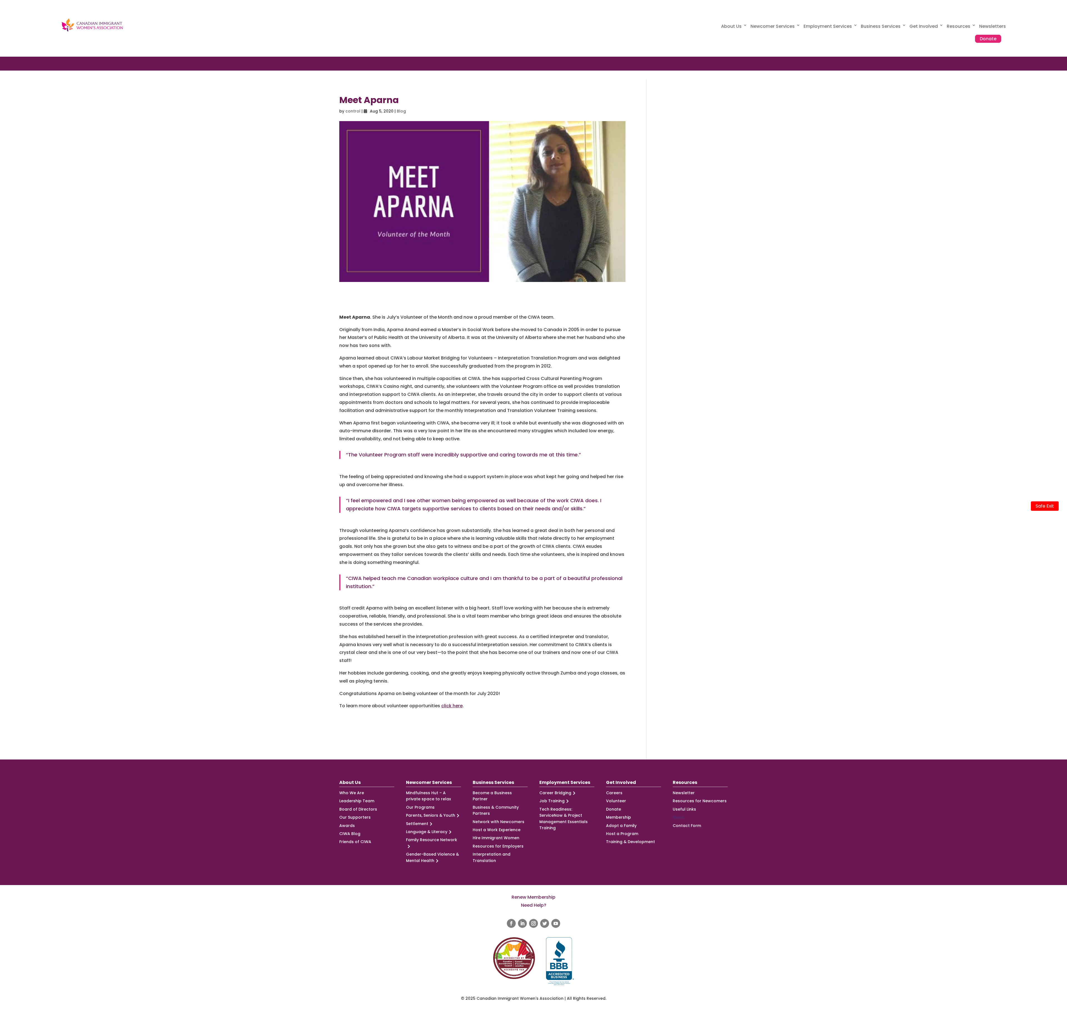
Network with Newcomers (498, 821)
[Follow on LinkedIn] (522, 923)
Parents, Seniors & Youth (430, 815)
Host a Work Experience (496, 830)
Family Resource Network (431, 840)
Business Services (881, 26)
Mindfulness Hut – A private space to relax (428, 796)
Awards (347, 825)
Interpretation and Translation (491, 857)
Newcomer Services (773, 26)
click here (452, 706)
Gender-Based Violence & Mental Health (432, 857)
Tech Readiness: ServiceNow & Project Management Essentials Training (563, 818)
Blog (401, 111)
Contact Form (687, 825)
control (352, 111)
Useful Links (684, 809)
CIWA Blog (349, 833)
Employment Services (828, 26)
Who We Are (351, 793)
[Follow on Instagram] (533, 923)
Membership (618, 817)
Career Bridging (555, 793)
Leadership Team (356, 801)
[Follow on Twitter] (544, 923)
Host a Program (622, 833)
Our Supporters (355, 817)
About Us (731, 26)
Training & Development (630, 841)
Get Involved (923, 26)
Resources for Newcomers (700, 801)
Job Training (552, 801)
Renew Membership (533, 897)
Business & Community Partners (496, 810)
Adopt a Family (621, 825)
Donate (988, 39)
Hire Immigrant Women (496, 838)
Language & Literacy (426, 831)
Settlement (417, 823)
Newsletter (684, 793)
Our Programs (420, 807)
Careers (614, 793)
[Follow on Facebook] (511, 923)
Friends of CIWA (355, 841)
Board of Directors (358, 809)
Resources (958, 26)
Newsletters (992, 26)
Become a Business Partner (492, 796)
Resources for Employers (498, 846)
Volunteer (616, 801)
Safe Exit (1045, 506)
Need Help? (533, 905)
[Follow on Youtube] (555, 923)
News (678, 817)
